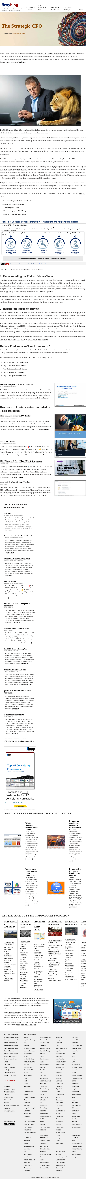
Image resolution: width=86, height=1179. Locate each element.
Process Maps (60, 1119)
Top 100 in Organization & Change (15, 369)
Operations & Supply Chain (55, 9)
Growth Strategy (44, 1089)
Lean (57, 1045)
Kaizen (42, 1121)
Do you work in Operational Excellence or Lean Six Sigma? (75, 873)
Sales (73, 1059)
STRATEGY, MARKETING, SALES (25, 924)
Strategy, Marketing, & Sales (42, 8)
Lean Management (61, 1157)
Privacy (13, 1105)
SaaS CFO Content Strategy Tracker (15, 481)
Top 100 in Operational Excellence (14, 375)
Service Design (76, 1064)
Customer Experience (46, 291)
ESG (41, 1072)
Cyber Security (44, 1042)
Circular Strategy (38, 989)
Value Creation (22, 169)
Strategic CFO (9, 513)
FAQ (5, 1105)
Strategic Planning (77, 1075)
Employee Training (45, 1080)
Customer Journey (45, 1037)
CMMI (25, 1078)
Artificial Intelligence (29, 1048)
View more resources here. (16, 739)
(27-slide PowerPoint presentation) (54, 53)
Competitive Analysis (29, 1108)
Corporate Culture (29, 1124)
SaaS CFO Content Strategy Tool (15, 649)
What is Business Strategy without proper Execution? (31, 827)
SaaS (73, 1056)
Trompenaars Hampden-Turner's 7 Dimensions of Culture (10, 971)
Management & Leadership (30, 9)
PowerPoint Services (10, 1075)
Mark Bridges (8, 33)
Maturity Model (60, 1070)
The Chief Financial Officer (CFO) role (13, 130)
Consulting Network (9, 1072)
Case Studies (44, 1146)
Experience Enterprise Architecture (23, 967)
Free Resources (60, 1151)
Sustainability (75, 1091)
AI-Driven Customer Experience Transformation (25, 978)
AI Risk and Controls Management (23, 985)
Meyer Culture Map (9, 976)
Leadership (59, 1042)
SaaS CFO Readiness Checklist (15, 669)
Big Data (26, 1056)
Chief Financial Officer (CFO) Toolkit (15, 415)
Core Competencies (29, 1121)
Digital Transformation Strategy (44, 1064)
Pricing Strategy (60, 1110)
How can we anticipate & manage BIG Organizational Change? (75, 825)
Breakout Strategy (29, 1059)
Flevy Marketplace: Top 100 (11, 1037)
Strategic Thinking (77, 1078)
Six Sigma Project (77, 1067)
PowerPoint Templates (10, 1056)
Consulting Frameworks (11, 1053)
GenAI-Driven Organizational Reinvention (24, 952)
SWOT (73, 1053)
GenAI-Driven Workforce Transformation (8, 953)
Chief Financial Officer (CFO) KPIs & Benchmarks (21, 461)
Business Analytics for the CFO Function (16, 384)
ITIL (41, 1102)
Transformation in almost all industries (42, 159)
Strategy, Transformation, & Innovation (29, 1146)
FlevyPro (9, 352)
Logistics (58, 1051)
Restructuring (75, 1042)
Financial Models (9, 1051)
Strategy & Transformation (11, 1040)
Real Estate (75, 1037)
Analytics (26, 1045)
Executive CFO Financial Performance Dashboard (17, 691)
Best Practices (28, 1053)
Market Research (61, 1061)
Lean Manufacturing (61, 1048)
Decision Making (45, 1048)
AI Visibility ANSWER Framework (23, 946)
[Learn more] (29, 859)
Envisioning (72, 837)
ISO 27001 (43, 1099)
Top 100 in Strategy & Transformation (16, 362)
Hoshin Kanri (44, 1097)
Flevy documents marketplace (38, 339)
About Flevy (7, 1086)
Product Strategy (60, 1132)
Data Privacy (43, 1045)
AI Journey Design (25, 941)
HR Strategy (43, 1091)
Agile (25, 1042)
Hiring (42, 1094)
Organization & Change (68, 9)
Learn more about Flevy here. (26, 1024)
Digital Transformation (10, 1042)
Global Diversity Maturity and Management (8, 960)
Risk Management (77, 1045)
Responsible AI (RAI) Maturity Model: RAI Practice (54, 964)
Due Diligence (44, 1070)
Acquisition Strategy (29, 1040)
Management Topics (9, 1089)
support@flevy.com (9, 1110)
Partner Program (8, 1097)
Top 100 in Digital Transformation (14, 365)
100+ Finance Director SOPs (14, 714)
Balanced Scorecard (29, 1051)
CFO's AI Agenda (7, 441)
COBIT (25, 1080)
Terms (8, 1105)
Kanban (42, 1124)
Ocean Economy (38, 960)
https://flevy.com (13, 1012)
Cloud (25, 1089)
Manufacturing (60, 1059)
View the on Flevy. (19, 741)
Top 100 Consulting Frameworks (14, 372)
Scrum (73, 1061)
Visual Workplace (77, 1124)
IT (75, 10)
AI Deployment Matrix (71, 979)
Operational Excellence (11, 1045)
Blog (18, 1105)
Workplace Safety (77, 1127)
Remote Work (75, 1040)
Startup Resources (77, 1143)
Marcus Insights (60, 1165)
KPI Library (7, 1064)
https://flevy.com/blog (29, 998)
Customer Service (45, 1040)
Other (81, 10)
